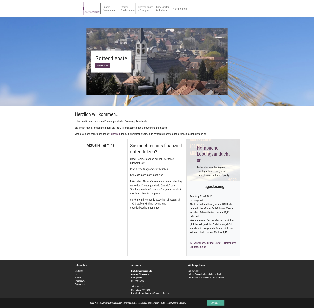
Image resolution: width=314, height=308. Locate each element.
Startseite (79, 271)
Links (77, 274)
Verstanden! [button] (216, 303)
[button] (92, 61)
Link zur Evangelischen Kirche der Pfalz (205, 274)
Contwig (115, 133)
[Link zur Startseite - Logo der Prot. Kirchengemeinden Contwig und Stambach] (87, 8)
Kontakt (78, 277)
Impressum (80, 281)
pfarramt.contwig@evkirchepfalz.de (153, 293)
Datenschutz (80, 284)
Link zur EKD (193, 271)
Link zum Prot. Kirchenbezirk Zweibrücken (206, 277)
